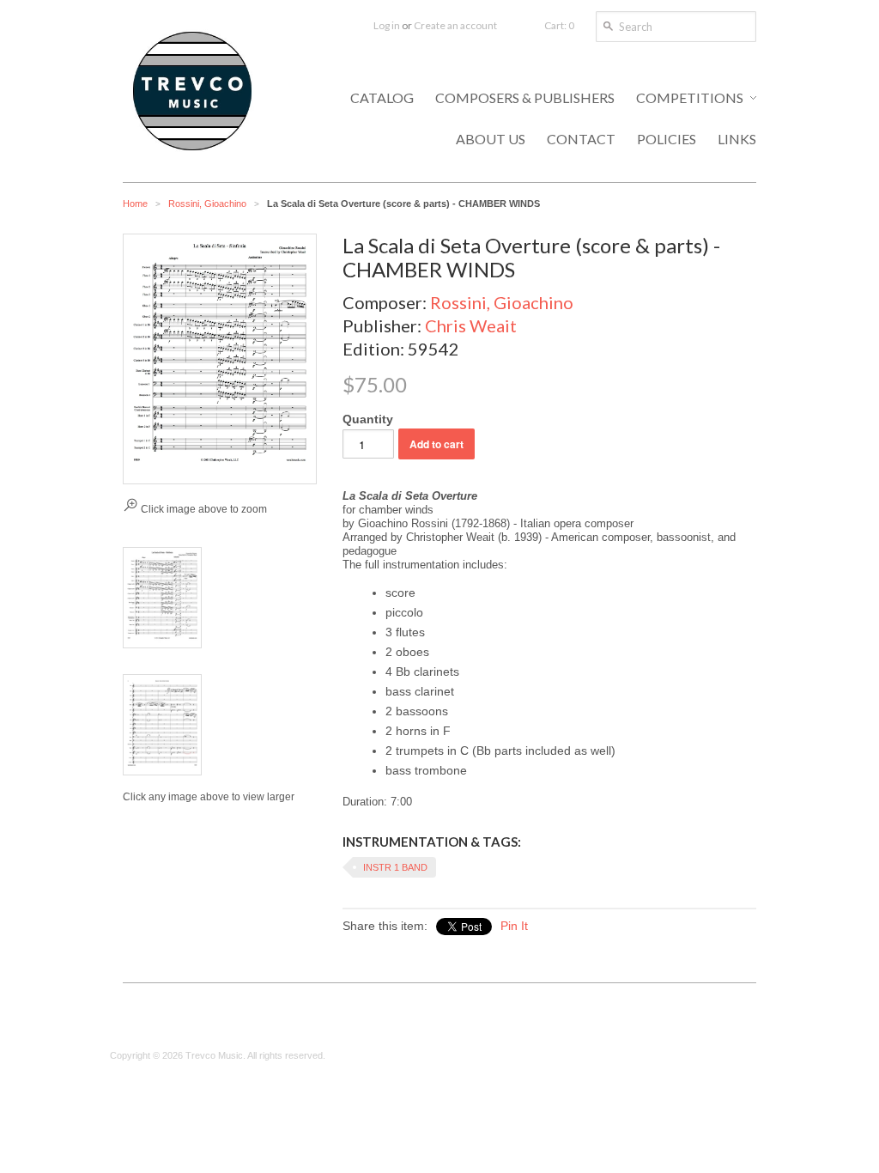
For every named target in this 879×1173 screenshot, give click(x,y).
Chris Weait (471, 325)
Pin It (514, 926)
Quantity (368, 419)
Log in (386, 25)
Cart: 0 (559, 25)
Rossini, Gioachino (207, 203)
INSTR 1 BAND (395, 867)
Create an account (455, 25)
